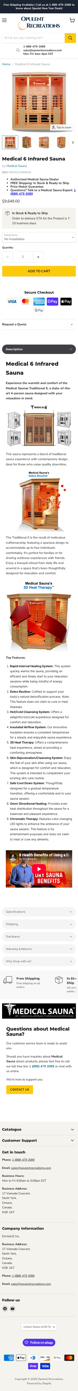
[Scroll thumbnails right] (72, 142)
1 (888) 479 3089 (23, 1160)
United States (37, 1327)
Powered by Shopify (39, 1383)
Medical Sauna (16, 166)
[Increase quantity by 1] (38, 256)
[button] (39, 349)
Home (6, 64)
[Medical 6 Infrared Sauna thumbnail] (10, 142)
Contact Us (19, 1090)
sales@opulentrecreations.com (31, 1168)
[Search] (70, 38)
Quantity (7, 247)
